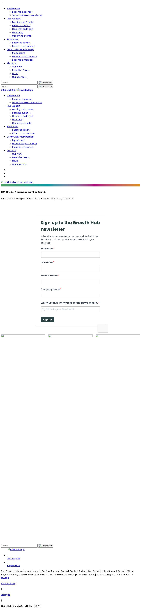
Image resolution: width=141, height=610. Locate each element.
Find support (13, 18)
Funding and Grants (22, 22)
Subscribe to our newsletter (27, 15)
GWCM (5, 578)
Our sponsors (19, 77)
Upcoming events (21, 35)
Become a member (22, 59)
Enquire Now (13, 565)
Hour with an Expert (22, 29)
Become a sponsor (22, 11)
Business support (21, 25)
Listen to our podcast (23, 46)
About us (11, 63)
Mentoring (17, 32)
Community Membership (20, 49)
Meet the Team (20, 70)
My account (18, 53)
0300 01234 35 (8, 90)
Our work (17, 66)
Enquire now (13, 8)
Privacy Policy (8, 583)
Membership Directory (24, 56)
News (15, 73)
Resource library (21, 42)
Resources (12, 39)
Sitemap (5, 594)
